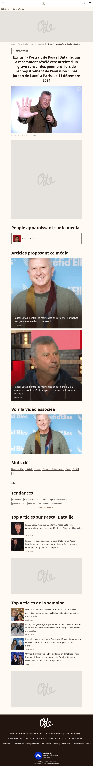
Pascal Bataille (23, 44)
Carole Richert (56, 504)
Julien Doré (41, 499)
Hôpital (29, 469)
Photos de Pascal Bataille (38, 44)
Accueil (13, 44)
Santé (75, 469)
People (37, 469)
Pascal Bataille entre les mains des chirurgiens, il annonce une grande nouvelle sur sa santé (46, 319)
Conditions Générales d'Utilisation (25, 733)
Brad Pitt (31, 504)
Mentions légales (72, 733)
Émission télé (17, 469)
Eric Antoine (43, 504)
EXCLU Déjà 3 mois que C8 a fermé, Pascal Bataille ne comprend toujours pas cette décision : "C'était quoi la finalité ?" (53, 528)
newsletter (89, 3)
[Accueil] (44, 3)
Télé (14, 473)
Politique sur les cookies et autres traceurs (27, 738)
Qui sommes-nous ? (53, 733)
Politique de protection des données (66, 738)
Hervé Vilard (29, 499)
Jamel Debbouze (18, 504)
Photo (68, 469)
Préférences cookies (82, 743)
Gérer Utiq (65, 743)
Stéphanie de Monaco (57, 499)
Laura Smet (16, 499)
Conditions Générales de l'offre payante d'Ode (23, 743)
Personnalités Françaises (53, 469)
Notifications (52, 743)
